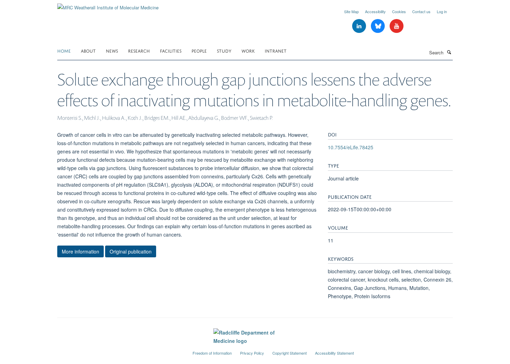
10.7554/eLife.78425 (350, 147)
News (112, 50)
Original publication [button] (131, 251)
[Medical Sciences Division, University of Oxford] (119, 350)
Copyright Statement (289, 353)
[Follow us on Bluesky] (378, 26)
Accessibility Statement (334, 353)
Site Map (351, 11)
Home (64, 50)
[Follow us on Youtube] (396, 26)
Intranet (276, 50)
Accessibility (375, 11)
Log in (442, 11)
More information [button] (80, 251)
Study (224, 50)
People (199, 50)
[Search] (449, 52)
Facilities (170, 50)
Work (248, 50)
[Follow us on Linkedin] (359, 26)
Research (139, 50)
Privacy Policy (252, 353)
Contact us (421, 11)
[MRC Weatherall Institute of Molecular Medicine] (108, 5)
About (88, 50)
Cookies (399, 11)
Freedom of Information (212, 353)
